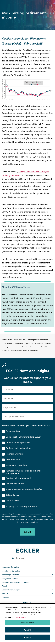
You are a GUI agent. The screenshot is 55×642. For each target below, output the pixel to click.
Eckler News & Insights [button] (11, 589)
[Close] (51, 607)
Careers (5, 597)
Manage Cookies (27, 622)
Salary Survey (12, 495)
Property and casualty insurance (21, 506)
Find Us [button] (5, 593)
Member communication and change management (24, 472)
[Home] (27, 550)
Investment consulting (16, 465)
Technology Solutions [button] (10, 574)
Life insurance (12, 500)
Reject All (27, 630)
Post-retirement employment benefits (24, 489)
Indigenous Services (10, 578)
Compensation (13, 431)
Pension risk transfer (15, 483)
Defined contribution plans (18, 448)
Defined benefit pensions (18, 442)
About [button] (4, 586)
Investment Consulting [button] (11, 570)
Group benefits (13, 459)
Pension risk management (18, 478)
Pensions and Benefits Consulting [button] (15, 582)
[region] (27, 622)
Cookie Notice (20, 617)
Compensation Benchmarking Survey (23, 437)
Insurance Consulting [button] (10, 567)
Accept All (27, 637)
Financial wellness (14, 453)
